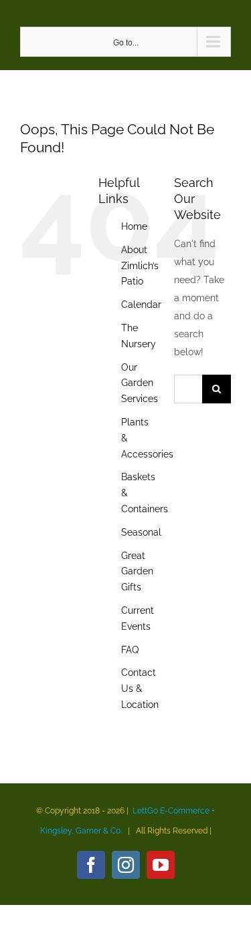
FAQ (130, 649)
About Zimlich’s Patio (140, 265)
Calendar (141, 304)
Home (134, 226)
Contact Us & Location (140, 688)
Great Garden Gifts (137, 571)
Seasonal (141, 532)
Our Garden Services (139, 383)
